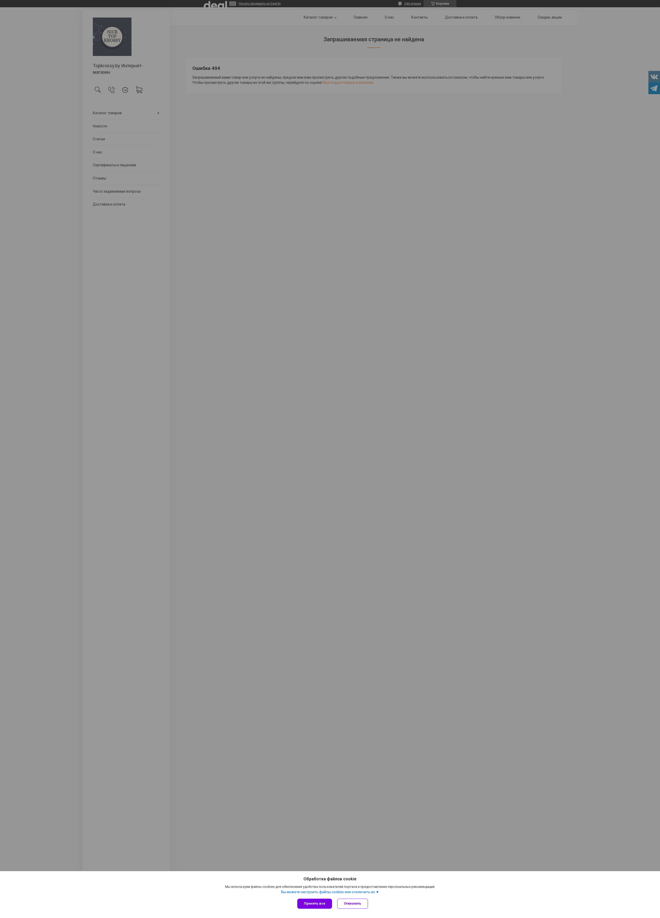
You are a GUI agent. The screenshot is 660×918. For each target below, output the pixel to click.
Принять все (314, 903)
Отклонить (352, 903)
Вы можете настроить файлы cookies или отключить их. (328, 892)
